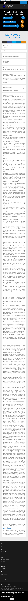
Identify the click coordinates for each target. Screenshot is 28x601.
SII (1, 578)
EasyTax (3, 548)
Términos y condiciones (6, 586)
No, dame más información (7, 596)
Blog (2, 557)
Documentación (4, 574)
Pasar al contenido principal (6, 0)
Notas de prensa (4, 563)
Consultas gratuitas (5, 559)
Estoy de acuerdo (5, 599)
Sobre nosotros (4, 584)
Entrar (24, 2)
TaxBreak (3, 549)
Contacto (3, 568)
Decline (12, 599)
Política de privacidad (12, 584)
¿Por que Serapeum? (5, 546)
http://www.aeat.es (7, 528)
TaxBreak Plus (4, 551)
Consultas (3, 561)
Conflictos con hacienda (6, 576)
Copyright (14, 586)
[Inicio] (7, 6)
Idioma (2, 51)
